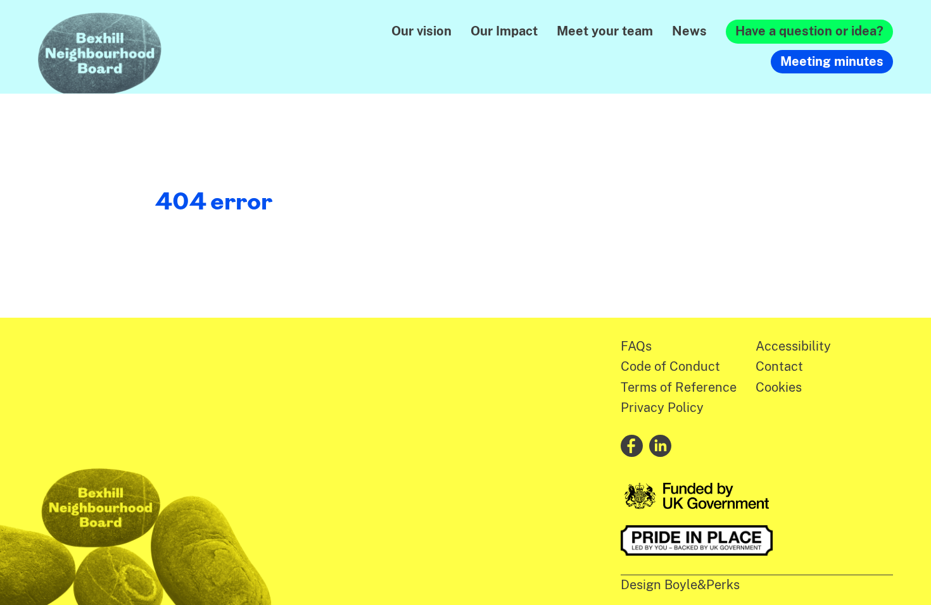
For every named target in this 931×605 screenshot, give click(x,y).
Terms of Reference (679, 387)
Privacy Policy (662, 407)
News (689, 31)
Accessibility (793, 346)
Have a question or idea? (809, 31)
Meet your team (605, 31)
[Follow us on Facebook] (632, 446)
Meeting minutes (832, 61)
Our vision (421, 31)
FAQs (636, 346)
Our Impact (504, 31)
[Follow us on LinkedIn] (660, 446)
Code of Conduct (670, 366)
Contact (779, 366)
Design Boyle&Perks (680, 584)
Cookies (779, 387)
